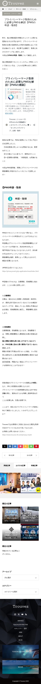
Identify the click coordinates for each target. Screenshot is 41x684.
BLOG (20, 640)
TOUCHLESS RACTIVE (20, 624)
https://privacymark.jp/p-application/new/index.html (20, 271)
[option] (10, 483)
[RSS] (26, 614)
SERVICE (21, 621)
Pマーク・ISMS (16, 13)
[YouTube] (22, 614)
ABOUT (20, 636)
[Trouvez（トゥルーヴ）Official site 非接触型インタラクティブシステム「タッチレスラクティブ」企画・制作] (20, 606)
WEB (20, 632)
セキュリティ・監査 (20, 628)
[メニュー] (37, 3)
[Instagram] (15, 614)
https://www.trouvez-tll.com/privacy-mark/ (17, 435)
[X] (19, 614)
